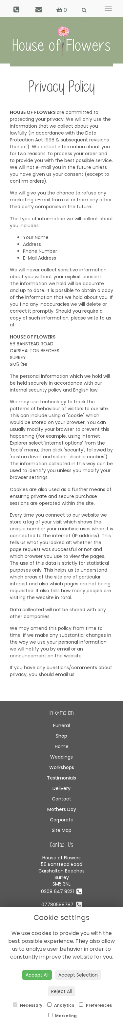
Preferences (98, 1005)
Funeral (61, 725)
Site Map (62, 830)
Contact (61, 799)
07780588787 (58, 904)
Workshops (61, 767)
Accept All (37, 975)
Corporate (61, 819)
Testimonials (61, 778)
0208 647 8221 (58, 891)
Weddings (61, 757)
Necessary (30, 1005)
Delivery (61, 788)
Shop (61, 736)
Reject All (61, 991)
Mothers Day (61, 809)
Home (62, 746)
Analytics (63, 1005)
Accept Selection (78, 975)
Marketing (65, 1015)
